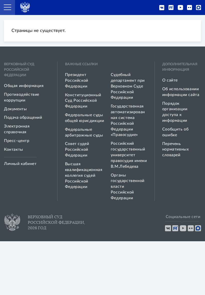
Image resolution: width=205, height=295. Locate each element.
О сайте (170, 80)
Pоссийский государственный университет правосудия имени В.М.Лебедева (129, 155)
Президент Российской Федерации (76, 80)
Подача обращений (23, 118)
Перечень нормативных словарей (175, 149)
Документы (15, 109)
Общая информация (24, 86)
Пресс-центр (17, 141)
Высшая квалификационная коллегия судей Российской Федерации (83, 175)
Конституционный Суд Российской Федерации (83, 100)
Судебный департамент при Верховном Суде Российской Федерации (128, 86)
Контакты (13, 150)
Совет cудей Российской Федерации (77, 149)
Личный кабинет (20, 164)
